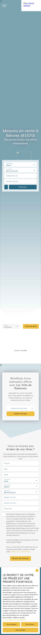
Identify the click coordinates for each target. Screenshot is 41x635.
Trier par (6, 325)
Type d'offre (7, 479)
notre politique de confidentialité (14, 620)
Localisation (9, 169)
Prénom (7, 463)
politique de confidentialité (20, 552)
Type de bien (9, 163)
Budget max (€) (12, 176)
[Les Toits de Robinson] (31, 5)
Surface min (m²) (12, 181)
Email (6, 475)
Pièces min (8, 509)
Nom (5, 469)
